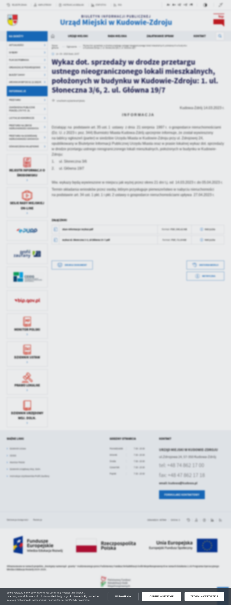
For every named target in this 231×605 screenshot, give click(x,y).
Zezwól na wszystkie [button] (204, 596)
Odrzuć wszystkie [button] (162, 596)
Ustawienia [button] (123, 596)
